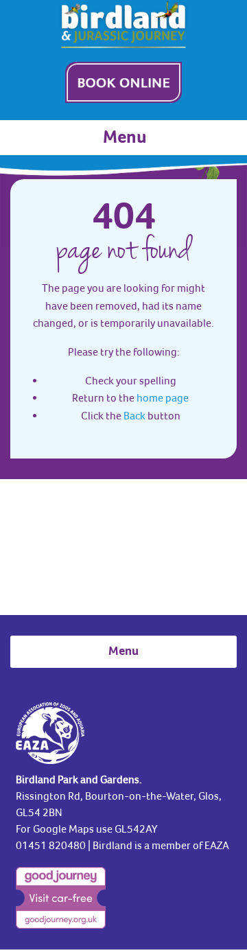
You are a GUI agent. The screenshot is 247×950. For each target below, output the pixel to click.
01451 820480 (51, 845)
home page (163, 397)
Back (134, 415)
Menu (125, 138)
